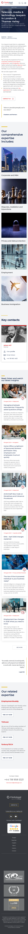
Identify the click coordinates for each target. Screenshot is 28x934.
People (14, 837)
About (14, 845)
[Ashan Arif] (14, 334)
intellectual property (14, 61)
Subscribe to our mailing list (14, 811)
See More (19, 647)
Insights (14, 843)
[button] (14, 828)
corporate (4, 61)
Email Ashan (11, 355)
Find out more (7, 714)
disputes (19, 65)
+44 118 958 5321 (14, 779)
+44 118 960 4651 (12, 358)
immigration (15, 63)
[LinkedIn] (11, 816)
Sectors (10, 36)
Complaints (17, 927)
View (11, 351)
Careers (14, 848)
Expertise (3, 36)
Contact (14, 851)
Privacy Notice (11, 927)
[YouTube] (16, 816)
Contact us (7, 98)
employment (5, 63)
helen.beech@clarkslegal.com (14, 782)
